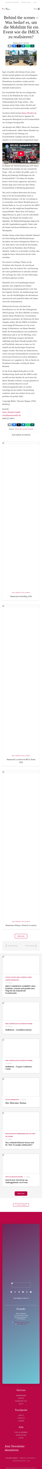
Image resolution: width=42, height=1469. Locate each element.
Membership (20, 1133)
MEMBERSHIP (21, 1395)
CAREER (21, 1421)
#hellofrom (9, 1023)
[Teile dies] (14, 46)
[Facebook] (23, 1292)
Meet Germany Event (18, 592)
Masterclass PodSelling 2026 (21, 596)
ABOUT (21, 1415)
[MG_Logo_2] (21, 1284)
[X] (27, 1292)
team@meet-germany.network (22, 1322)
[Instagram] (19, 1292)
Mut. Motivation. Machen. (16, 1103)
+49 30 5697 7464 (22, 1324)
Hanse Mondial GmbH (11, 412)
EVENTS (21, 1398)
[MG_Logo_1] (6, 9)
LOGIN (21, 1438)
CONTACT (21, 1418)
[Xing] (15, 1292)
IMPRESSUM (23, 1458)
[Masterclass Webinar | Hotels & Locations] (21, 845)
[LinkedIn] (11, 1292)
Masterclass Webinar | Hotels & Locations (21, 925)
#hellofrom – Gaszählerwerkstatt (18, 1030)
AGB (28, 1460)
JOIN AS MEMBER (21, 1432)
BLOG (21, 1404)
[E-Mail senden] (10, 46)
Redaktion (15, 980)
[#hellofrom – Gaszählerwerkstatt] (21, 1011)
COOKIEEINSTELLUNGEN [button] (18, 1460)
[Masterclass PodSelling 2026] (21, 516)
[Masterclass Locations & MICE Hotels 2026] (21, 679)
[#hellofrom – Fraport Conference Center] (21, 1048)
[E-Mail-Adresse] (31, 1292)
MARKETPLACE (21, 1401)
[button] (37, 8)
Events (17, 429)
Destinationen (10, 1133)
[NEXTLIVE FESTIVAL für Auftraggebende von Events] (21, 1164)
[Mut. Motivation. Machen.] (21, 1087)
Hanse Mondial (28, 113)
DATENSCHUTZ (31, 1458)
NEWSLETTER (21, 1435)
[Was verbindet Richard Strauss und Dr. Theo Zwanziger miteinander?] (21, 1121)
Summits (27, 592)
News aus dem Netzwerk (26, 429)
